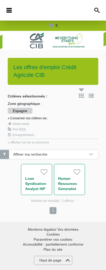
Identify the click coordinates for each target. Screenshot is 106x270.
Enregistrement (23, 135)
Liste (91, 96)
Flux (19, 129)
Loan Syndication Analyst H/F (35, 183)
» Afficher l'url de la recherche (28, 142)
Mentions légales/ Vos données (53, 229)
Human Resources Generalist (67, 183)
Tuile (81, 96)
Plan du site (53, 249)
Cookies (53, 234)
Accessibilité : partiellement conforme (53, 244)
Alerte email (21, 124)
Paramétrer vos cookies (53, 239)
